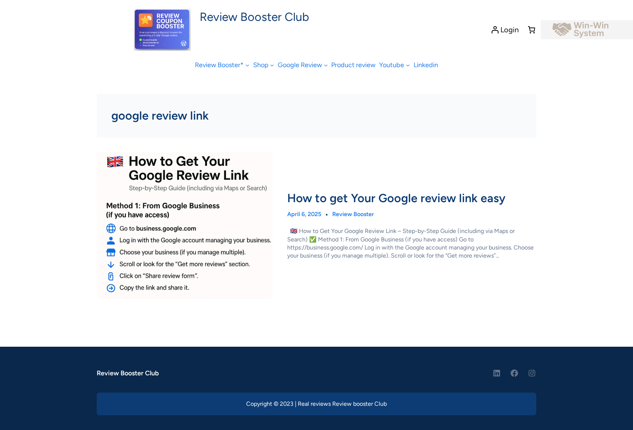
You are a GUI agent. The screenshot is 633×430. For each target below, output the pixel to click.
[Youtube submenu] (408, 65)
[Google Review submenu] (326, 65)
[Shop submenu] (272, 65)
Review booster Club (359, 403)
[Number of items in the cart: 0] (531, 30)
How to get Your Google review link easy (396, 198)
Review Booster (353, 214)
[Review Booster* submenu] (247, 65)
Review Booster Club (254, 17)
